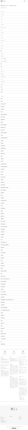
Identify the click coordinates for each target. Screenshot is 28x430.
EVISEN (2, 161)
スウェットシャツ (3, 27)
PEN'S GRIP (2, 265)
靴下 (1, 63)
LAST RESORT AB (3, 200)
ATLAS (2, 111)
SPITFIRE (2, 289)
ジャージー (2, 32)
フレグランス (3, 81)
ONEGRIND (2, 234)
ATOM (11, 416)
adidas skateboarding (4, 114)
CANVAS (2, 143)
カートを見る (19, 417)
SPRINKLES (2, 297)
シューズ (2, 53)
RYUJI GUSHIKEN (3, 281)
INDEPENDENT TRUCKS (4, 187)
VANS (1, 320)
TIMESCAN (2, 315)
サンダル (2, 55)
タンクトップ (3, 40)
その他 (2, 89)
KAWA (2, 195)
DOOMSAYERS (3, 148)
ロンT (1, 35)
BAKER (2, 122)
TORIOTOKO (3, 317)
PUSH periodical (3, 252)
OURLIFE (2, 237)
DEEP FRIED (3, 153)
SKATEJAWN (3, 302)
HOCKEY (2, 179)
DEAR (2, 156)
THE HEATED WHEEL (4, 307)
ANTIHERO (2, 109)
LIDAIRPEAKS (3, 208)
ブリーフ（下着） (3, 58)
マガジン (2, 84)
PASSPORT (2, 247)
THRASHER (2, 304)
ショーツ (2, 45)
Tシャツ (2, 37)
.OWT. (2, 239)
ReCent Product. (3, 276)
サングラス (2, 74)
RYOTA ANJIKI (3, 286)
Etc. (1, 341)
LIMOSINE (2, 197)
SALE (1, 91)
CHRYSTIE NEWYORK (4, 137)
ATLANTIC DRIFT (3, 103)
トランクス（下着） (4, 61)
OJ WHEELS (3, 231)
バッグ (2, 79)
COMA (2, 135)
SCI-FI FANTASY (3, 291)
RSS (10, 416)
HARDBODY (2, 182)
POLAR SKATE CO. (4, 242)
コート (2, 16)
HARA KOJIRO (3, 184)
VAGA (1, 325)
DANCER (2, 150)
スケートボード (3, 76)
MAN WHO (2, 213)
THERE (2, 312)
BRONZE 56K (3, 119)
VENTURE (2, 323)
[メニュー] (27, 1)
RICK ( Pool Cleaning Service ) (5, 278)
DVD (1, 86)
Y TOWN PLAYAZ (3, 338)
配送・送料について (3, 417)
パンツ (2, 42)
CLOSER (2, 140)
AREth (2, 101)
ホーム (1, 416)
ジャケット (2, 14)
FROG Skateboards (3, 163)
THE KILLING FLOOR (4, 226)
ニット (2, 19)
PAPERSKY (2, 257)
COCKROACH (3, 145)
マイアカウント (20, 416)
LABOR (2, 210)
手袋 (1, 66)
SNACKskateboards (4, 294)
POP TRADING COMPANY (5, 244)
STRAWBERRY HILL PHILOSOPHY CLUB (7, 299)
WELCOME (2, 328)
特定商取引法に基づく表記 (4, 421)
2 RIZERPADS (3, 344)
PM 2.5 (2, 260)
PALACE (2, 255)
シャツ (2, 29)
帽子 (1, 50)
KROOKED (2, 192)
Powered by (10, 428)
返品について (2, 418)
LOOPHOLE (2, 203)
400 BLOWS (2, 169)
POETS (2, 250)
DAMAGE (2, 158)
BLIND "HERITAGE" (4, 124)
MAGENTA (2, 216)
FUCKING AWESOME (4, 166)
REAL (1, 273)
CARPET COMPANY (4, 132)
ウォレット (2, 71)
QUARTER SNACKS (4, 270)
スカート (2, 48)
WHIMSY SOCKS (3, 333)
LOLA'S (2, 205)
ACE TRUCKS (3, 116)
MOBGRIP (2, 218)
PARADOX (2, 263)
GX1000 (2, 171)
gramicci (2, 174)
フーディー (2, 24)
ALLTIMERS (2, 106)
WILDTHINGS (3, 336)
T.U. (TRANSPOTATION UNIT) (5, 310)
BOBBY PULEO (3, 127)
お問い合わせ (19, 418)
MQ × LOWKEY (3, 221)
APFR (1, 98)
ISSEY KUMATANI (3, 190)
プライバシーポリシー (3, 422)
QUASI (2, 268)
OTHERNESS (3, 229)
